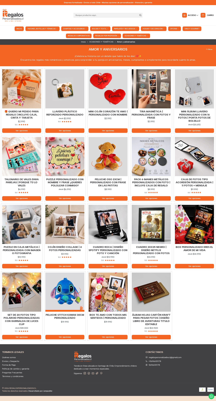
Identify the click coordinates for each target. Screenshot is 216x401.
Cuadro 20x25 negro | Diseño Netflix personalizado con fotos (151, 250)
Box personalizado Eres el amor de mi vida (194, 249)
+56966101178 (155, 361)
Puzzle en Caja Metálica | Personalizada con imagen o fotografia (21, 250)
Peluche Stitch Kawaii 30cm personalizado (65, 316)
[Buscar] (140, 15)
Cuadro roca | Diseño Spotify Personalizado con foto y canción (108, 250)
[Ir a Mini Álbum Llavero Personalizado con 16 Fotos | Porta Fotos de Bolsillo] (194, 88)
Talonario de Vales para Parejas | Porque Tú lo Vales (21, 182)
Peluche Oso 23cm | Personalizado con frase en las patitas (108, 182)
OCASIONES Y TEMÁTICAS (101, 42)
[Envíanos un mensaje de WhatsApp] (211, 396)
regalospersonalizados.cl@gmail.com (165, 357)
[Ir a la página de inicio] (13, 15)
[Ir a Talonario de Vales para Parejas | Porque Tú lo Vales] (21, 156)
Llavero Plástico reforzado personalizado (64, 113)
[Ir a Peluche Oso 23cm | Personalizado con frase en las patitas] (108, 156)
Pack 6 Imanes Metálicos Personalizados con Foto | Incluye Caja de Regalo (151, 182)
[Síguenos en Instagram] (84, 373)
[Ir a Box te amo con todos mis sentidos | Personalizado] (108, 292)
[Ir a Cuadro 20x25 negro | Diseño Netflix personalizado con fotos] (151, 224)
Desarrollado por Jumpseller (40, 391)
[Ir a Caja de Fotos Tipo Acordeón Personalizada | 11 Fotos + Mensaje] (194, 156)
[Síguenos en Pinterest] (101, 373)
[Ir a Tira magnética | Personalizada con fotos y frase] (151, 88)
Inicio (83, 42)
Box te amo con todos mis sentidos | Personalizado (108, 316)
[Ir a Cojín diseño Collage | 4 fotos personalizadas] (64, 224)
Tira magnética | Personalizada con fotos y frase (151, 114)
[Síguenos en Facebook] (88, 373)
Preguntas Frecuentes (12, 372)
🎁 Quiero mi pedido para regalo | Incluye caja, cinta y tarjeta (21, 114)
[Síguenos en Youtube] (92, 373)
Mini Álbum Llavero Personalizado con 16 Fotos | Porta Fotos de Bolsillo (194, 116)
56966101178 (154, 365)
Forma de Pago (9, 365)
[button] (209, 49)
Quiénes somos (9, 357)
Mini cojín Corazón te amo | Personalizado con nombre (108, 113)
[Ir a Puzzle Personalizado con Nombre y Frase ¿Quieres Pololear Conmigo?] (64, 156)
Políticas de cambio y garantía (15, 369)
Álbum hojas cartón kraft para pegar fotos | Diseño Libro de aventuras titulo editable (151, 319)
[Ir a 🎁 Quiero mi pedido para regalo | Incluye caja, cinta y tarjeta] (21, 88)
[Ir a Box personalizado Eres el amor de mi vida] (194, 224)
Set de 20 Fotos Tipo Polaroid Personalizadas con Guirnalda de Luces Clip (22, 319)
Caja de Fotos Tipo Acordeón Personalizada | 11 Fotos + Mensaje (194, 182)
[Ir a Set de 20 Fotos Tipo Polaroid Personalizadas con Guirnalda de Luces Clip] (21, 292)
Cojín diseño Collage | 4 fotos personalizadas (65, 249)
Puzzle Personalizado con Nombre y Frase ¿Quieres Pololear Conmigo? (64, 182)
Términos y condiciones (12, 376)
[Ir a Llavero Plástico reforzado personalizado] (64, 88)
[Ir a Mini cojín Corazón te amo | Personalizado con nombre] (108, 88)
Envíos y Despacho (10, 361)
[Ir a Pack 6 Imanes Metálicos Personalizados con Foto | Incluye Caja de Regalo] (151, 156)
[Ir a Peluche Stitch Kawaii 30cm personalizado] (64, 292)
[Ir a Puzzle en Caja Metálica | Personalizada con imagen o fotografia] (21, 224)
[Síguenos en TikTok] (97, 373)
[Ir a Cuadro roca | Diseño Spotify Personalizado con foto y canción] (108, 224)
